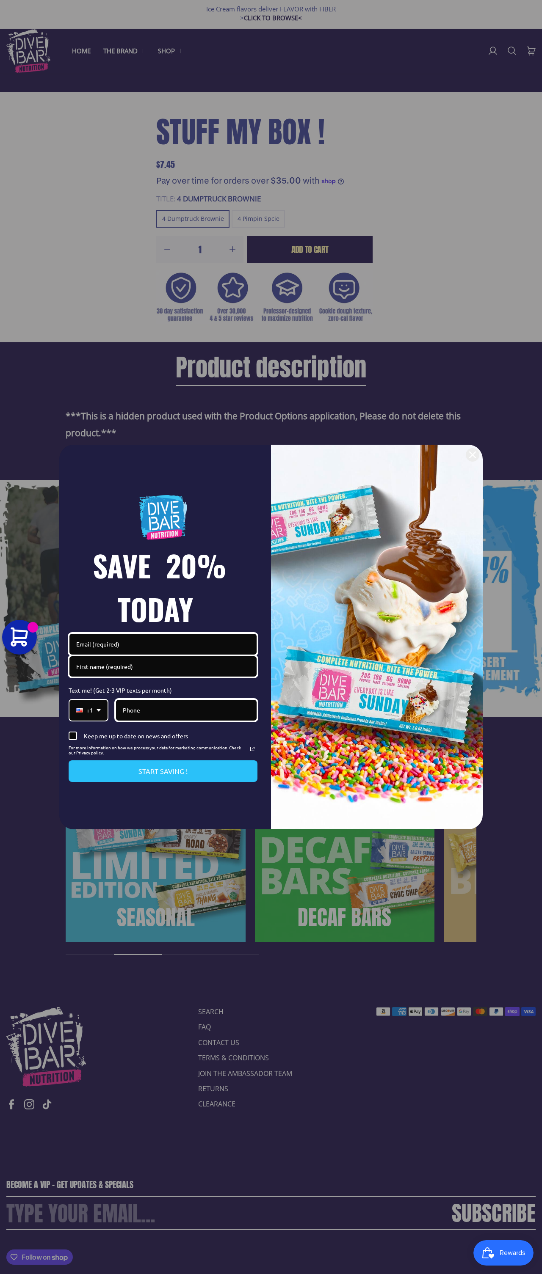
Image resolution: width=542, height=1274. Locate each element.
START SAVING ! (163, 771)
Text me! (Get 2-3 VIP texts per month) (120, 690)
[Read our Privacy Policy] (252, 749)
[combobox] (88, 710)
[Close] (472, 455)
